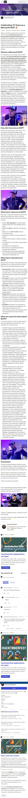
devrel (3, 30)
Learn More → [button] (5, 567)
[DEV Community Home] (5, 2)
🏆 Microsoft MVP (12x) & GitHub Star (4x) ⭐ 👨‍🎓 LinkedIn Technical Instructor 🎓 (16, 528)
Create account (22, 1)
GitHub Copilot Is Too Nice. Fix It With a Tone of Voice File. (13, 730)
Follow (14, 688)
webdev (23, 30)
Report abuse (19, 628)
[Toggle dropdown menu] (26, 535)
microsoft (8, 30)
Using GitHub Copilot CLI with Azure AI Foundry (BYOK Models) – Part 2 (13, 724)
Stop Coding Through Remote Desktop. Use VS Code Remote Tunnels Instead (12, 717)
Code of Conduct (10, 628)
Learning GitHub (15, 491)
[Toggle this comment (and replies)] (2, 590)
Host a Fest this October (10, 756)
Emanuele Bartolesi (9, 17)
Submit (5, 582)
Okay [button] (3, 795)
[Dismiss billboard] (26, 769)
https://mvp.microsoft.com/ (9, 478)
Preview (12, 582)
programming (16, 30)
